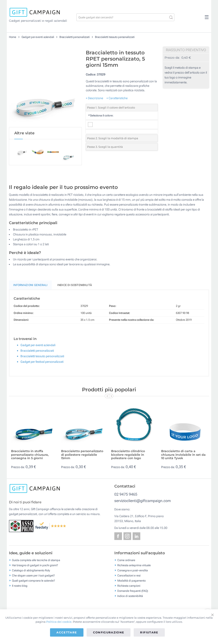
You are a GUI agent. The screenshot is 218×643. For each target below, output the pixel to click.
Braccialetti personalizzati (74, 37)
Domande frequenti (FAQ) (132, 590)
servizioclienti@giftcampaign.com (142, 500)
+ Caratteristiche (117, 98)
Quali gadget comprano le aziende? (33, 580)
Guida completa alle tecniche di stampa (36, 560)
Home (12, 37)
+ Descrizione (94, 98)
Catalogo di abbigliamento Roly (31, 570)
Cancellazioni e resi (129, 575)
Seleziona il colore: (100, 115)
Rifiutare (149, 632)
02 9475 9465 (125, 494)
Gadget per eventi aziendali (38, 37)
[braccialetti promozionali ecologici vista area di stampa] (45, 87)
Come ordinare (126, 560)
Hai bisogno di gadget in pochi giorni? (35, 565)
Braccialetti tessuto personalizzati (115, 37)
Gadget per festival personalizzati (41, 361)
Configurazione (108, 632)
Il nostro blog (19, 585)
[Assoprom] (22, 525)
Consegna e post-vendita (132, 570)
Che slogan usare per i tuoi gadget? (33, 575)
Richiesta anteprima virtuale (134, 565)
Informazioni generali (30, 285)
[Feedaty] (50, 525)
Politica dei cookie (59, 621)
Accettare (66, 632)
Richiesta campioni (128, 585)
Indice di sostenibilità (74, 285)
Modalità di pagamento (131, 580)
